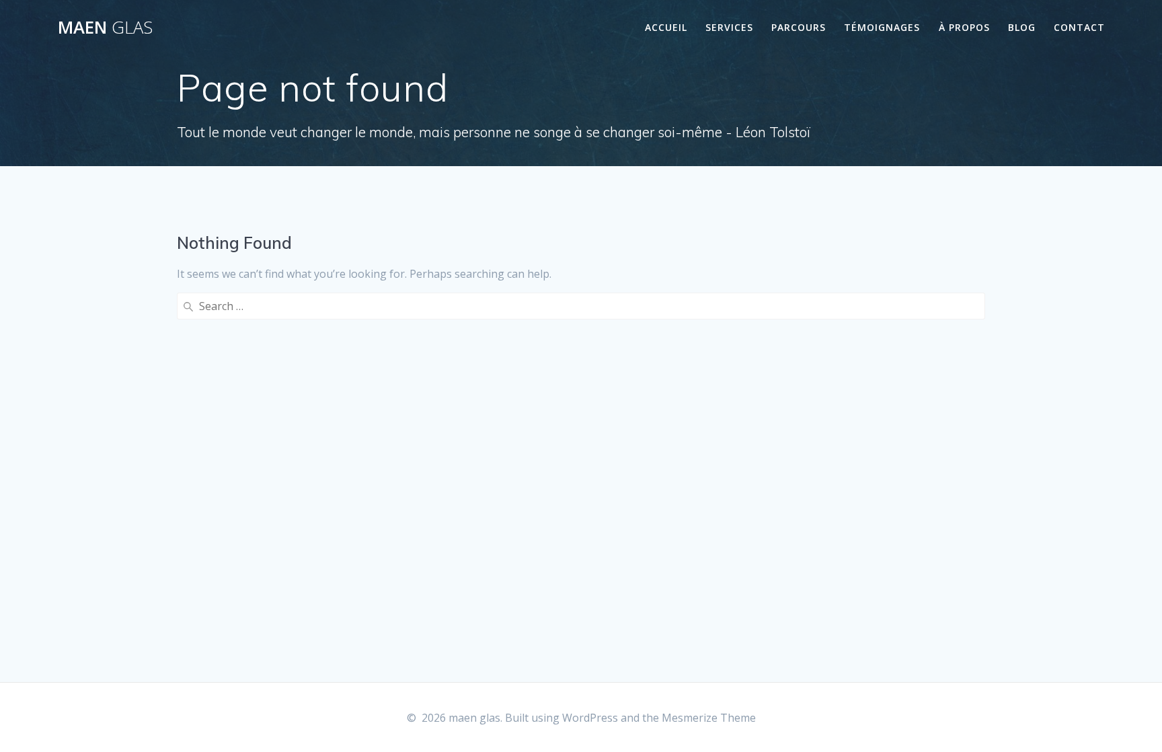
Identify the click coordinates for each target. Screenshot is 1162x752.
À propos (964, 27)
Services (729, 27)
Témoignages (882, 27)
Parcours (798, 27)
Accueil (666, 27)
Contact (1079, 27)
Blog (1022, 27)
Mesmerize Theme (709, 717)
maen (105, 27)
